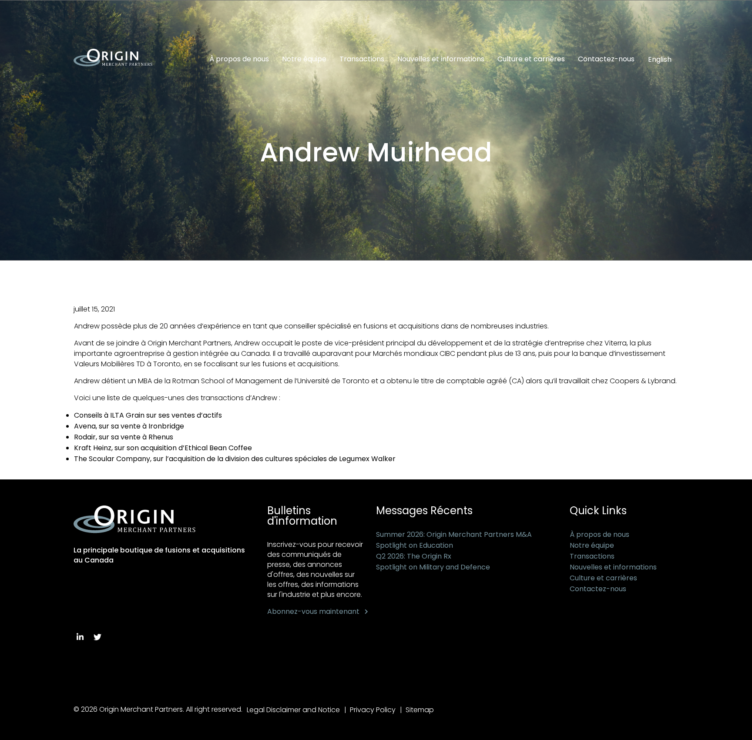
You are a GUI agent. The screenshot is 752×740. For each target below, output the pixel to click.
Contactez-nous (606, 59)
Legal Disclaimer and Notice (293, 710)
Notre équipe (304, 59)
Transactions (361, 59)
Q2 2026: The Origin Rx (413, 556)
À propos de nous (239, 59)
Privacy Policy (373, 710)
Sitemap (420, 710)
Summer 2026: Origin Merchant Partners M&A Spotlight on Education (454, 539)
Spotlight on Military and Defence (433, 567)
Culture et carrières (531, 59)
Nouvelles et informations (440, 59)
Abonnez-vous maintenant (313, 611)
